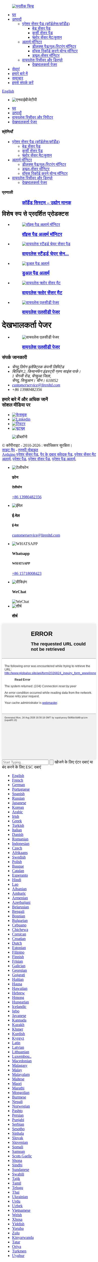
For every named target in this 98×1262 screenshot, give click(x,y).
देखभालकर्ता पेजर (44, 64)
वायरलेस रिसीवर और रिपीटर (32, 117)
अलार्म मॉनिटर (32, 42)
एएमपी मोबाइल (28, 450)
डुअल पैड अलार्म (36, 273)
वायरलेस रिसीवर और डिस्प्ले (42, 60)
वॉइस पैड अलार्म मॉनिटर (42, 234)
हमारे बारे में (20, 73)
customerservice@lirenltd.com (36, 385)
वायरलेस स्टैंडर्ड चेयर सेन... (45, 253)
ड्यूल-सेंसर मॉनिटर (46, 55)
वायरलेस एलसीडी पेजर (41, 312)
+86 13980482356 (26, 497)
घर (14, 15)
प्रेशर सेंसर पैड (39, 459)
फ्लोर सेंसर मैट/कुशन (47, 37)
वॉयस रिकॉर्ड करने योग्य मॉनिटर (55, 51)
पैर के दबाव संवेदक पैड (56, 454)
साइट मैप (8, 450)
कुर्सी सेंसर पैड (42, 33)
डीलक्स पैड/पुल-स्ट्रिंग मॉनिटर (54, 46)
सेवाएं (16, 69)
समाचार (17, 78)
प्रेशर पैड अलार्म (63, 459)
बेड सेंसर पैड (41, 28)
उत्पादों (17, 19)
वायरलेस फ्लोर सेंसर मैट (42, 292)
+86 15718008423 (26, 573)
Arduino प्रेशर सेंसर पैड (20, 454)
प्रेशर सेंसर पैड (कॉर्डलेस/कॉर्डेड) (46, 24)
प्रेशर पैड (19, 459)
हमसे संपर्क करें (22, 82)
